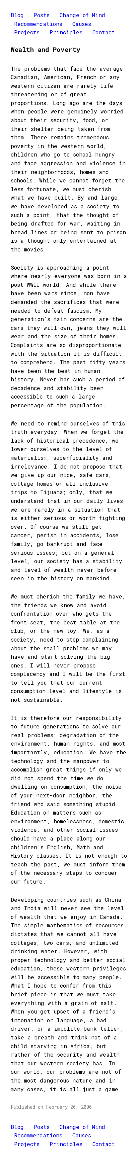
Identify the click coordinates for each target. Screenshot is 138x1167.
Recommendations (38, 23)
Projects (27, 32)
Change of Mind (82, 15)
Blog (17, 15)
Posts (42, 15)
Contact (103, 32)
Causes (81, 23)
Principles (66, 32)
